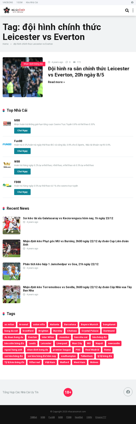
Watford (64, 362)
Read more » (56, 82)
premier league (62, 349)
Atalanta (54, 324)
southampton (68, 356)
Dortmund (109, 330)
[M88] (7, 127)
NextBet (79, 417)
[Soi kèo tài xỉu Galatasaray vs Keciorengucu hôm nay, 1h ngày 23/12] (11, 233)
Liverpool (61, 343)
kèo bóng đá (99, 337)
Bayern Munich (89, 324)
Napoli (99, 343)
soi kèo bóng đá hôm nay (42, 356)
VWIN (89, 417)
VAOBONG (8, 2)
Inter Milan (48, 337)
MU (89, 343)
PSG (78, 349)
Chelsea (72, 330)
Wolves (94, 362)
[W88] (7, 168)
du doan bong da (13, 337)
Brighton (43, 330)
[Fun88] (7, 147)
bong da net (11, 330)
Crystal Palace (90, 330)
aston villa (39, 324)
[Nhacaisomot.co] (14, 10)
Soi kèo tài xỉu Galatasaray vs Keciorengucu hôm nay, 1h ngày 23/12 (68, 218)
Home (5, 44)
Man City (77, 343)
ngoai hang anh (13, 349)
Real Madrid (92, 349)
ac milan (9, 324)
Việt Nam (50, 362)
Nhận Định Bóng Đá (33, 64)
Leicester (46, 343)
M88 (17, 120)
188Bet (33, 417)
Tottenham (87, 356)
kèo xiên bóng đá (14, 343)
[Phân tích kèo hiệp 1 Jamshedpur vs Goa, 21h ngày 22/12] (11, 279)
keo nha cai (80, 337)
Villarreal (34, 362)
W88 (17, 161)
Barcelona (70, 324)
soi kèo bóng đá (13, 356)
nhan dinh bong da (37, 349)
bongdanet (109, 324)
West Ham (79, 362)
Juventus (64, 337)
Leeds (32, 343)
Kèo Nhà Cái (32, 2)
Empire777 (100, 417)
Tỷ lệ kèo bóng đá (14, 362)
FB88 (17, 182)
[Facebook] (132, 2)
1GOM (19, 2)
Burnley (57, 330)
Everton (32, 337)
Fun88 (18, 141)
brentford (28, 330)
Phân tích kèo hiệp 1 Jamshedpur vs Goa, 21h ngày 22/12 (60, 264)
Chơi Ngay (22, 130)
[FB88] (7, 188)
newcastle (114, 343)
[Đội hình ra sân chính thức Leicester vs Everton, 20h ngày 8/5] (23, 77)
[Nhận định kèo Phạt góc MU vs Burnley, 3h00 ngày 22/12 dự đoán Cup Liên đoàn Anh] (11, 256)
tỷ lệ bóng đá (105, 356)
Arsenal (23, 324)
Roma (107, 349)
